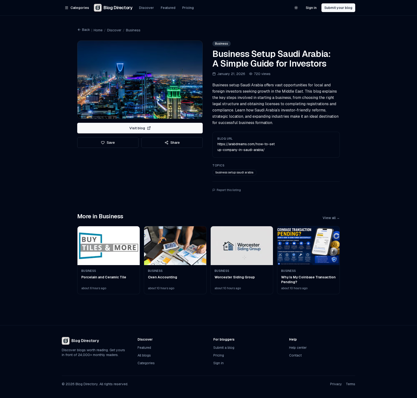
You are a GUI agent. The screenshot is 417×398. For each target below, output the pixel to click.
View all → (331, 218)
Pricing (188, 8)
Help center (298, 347)
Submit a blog (223, 347)
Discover (146, 8)
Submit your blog (338, 8)
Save (111, 142)
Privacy (336, 384)
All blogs (144, 355)
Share (175, 142)
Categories (146, 363)
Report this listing (229, 190)
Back (86, 29)
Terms (350, 384)
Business (133, 30)
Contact (295, 355)
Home (98, 30)
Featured (168, 8)
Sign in (311, 8)
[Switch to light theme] (296, 8)
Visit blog (137, 128)
